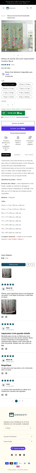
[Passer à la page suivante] (23, 401)
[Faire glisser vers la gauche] (14, 55)
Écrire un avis (13, 264)
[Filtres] (28, 264)
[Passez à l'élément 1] (6, 273)
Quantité (3, 101)
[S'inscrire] (30, 428)
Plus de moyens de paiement (18, 133)
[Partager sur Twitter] (6, 317)
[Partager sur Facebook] (2, 317)
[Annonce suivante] (33, 2)
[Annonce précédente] (3, 2)
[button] (3, 8)
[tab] (6, 154)
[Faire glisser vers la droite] (22, 55)
